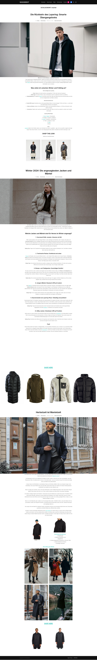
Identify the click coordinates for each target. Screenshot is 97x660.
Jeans (49, 122)
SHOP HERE (48, 367)
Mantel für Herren (55, 475)
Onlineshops (59, 2)
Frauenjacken (44, 329)
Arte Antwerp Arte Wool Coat (60, 534)
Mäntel (30, 285)
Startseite (43, 2)
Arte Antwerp (48, 510)
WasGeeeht (24, 2)
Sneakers (45, 307)
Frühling (28, 82)
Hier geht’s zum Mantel (48, 546)
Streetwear (59, 313)
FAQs (54, 2)
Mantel (40, 96)
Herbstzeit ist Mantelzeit (48, 412)
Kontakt (65, 2)
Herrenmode (43, 20)
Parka (45, 116)
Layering (26, 128)
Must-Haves (49, 2)
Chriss (38, 20)
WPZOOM (75, 657)
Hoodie (44, 119)
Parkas (27, 256)
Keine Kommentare (58, 20)
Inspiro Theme (70, 657)
